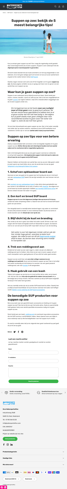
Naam (10, 349)
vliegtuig (45, 186)
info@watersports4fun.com (12, 423)
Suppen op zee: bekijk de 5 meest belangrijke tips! (26, 12)
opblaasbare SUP (18, 177)
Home (4, 12)
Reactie (10, 366)
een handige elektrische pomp (45, 188)
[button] (63, 6)
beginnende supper (48, 236)
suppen (15, 99)
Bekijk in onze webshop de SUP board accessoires (28, 290)
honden (25, 265)
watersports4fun (11, 484)
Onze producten (10, 439)
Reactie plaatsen (33, 381)
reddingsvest (30, 314)
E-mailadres (12, 357)
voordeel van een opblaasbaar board (22, 184)
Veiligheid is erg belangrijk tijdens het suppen (22, 166)
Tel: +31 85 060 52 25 (10, 419)
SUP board (10, 12)
